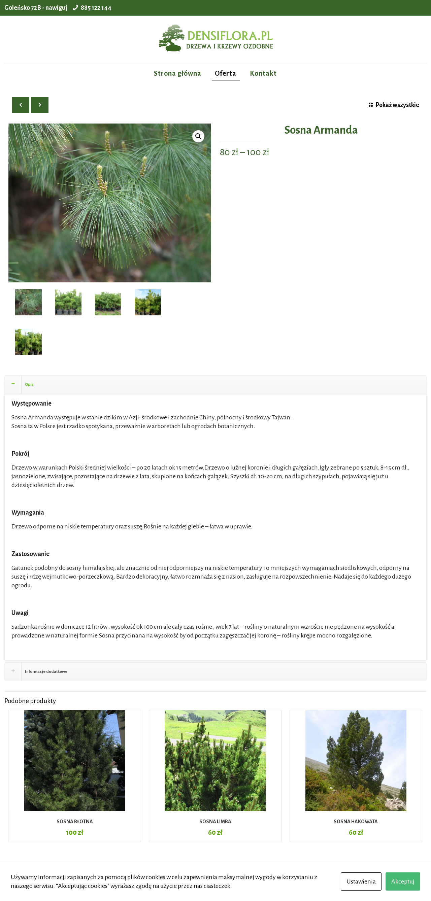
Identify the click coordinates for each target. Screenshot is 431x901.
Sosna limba (215, 821)
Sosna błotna (75, 821)
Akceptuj (403, 881)
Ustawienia (361, 881)
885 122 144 (96, 7)
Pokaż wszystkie (397, 105)
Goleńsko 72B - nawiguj (35, 7)
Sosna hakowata (356, 821)
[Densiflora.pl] (215, 39)
